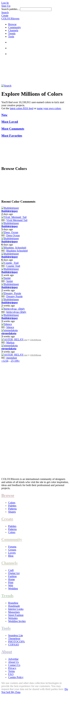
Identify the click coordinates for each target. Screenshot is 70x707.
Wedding (13, 588)
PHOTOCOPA (16, 641)
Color (25, 340)
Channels (13, 30)
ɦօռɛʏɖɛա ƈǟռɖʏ (16, 312)
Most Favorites (11, 135)
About (6, 652)
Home (11, 579)
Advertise (13, 659)
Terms (11, 671)
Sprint (9, 281)
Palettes (12, 505)
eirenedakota (8, 333)
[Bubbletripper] (10, 208)
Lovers (12, 552)
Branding (13, 602)
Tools (11, 36)
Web (10, 585)
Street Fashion (15, 615)
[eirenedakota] (9, 330)
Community (14, 27)
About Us (13, 662)
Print (10, 582)
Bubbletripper (9, 211)
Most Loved (9, 122)
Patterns (12, 508)
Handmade (14, 605)
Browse (12, 24)
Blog (10, 555)
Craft (11, 570)
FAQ (11, 674)
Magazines (14, 612)
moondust (11, 357)
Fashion (12, 576)
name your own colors (49, 108)
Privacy (12, 668)
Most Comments (12, 128)
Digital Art (14, 573)
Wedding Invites (17, 621)
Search (5, 12)
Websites (13, 618)
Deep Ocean (13, 235)
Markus (10, 342)
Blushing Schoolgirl (17, 250)
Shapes (12, 511)
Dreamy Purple (14, 296)
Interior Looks (15, 609)
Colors (11, 502)
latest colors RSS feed (21, 108)
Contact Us (14, 665)
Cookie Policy (15, 677)
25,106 (14, 360)
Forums (12, 546)
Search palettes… (10, 9)
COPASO (13, 644)
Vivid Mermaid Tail (16, 220)
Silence (10, 327)
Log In (5, 2)
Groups (12, 549)
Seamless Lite (15, 635)
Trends (11, 33)
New (4, 115)
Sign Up (5, 5)
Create (4, 15)
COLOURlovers (10, 18)
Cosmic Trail (13, 265)
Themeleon (14, 638)
